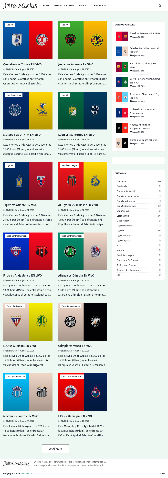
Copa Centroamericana (17, 236)
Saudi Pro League (69, 165)
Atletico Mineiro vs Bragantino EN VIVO (140, 126)
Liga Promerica (139, 235)
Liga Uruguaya (139, 240)
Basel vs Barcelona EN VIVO (145, 33)
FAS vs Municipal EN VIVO (75, 416)
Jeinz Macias (27, 473)
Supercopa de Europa (139, 260)
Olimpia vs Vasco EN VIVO (75, 346)
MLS (139, 245)
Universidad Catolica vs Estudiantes (143, 111)
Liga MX (10, 25)
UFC (139, 275)
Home (162, 473)
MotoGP (139, 250)
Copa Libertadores (15, 306)
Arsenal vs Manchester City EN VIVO (144, 96)
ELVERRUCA (11, 69)
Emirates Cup (139, 211)
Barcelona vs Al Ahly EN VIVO (143, 65)
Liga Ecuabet (139, 221)
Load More (55, 448)
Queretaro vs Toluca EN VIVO (22, 64)
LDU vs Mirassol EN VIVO (19, 346)
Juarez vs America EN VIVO (75, 64)
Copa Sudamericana (71, 306)
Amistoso (139, 181)
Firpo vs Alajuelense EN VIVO (22, 275)
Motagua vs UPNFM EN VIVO (22, 135)
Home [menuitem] (46, 5)
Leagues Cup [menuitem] (99, 5)
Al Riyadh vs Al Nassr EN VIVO (78, 205)
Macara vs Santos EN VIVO (20, 416)
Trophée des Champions (139, 270)
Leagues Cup (139, 216)
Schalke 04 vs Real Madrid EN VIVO (144, 50)
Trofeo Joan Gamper (139, 265)
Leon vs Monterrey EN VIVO (76, 135)
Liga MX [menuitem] (83, 5)
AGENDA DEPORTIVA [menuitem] (64, 5)
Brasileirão (139, 186)
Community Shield (139, 191)
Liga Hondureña (14, 95)
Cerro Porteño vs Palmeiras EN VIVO (145, 80)
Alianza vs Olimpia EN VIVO (76, 275)
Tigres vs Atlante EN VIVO (20, 205)
